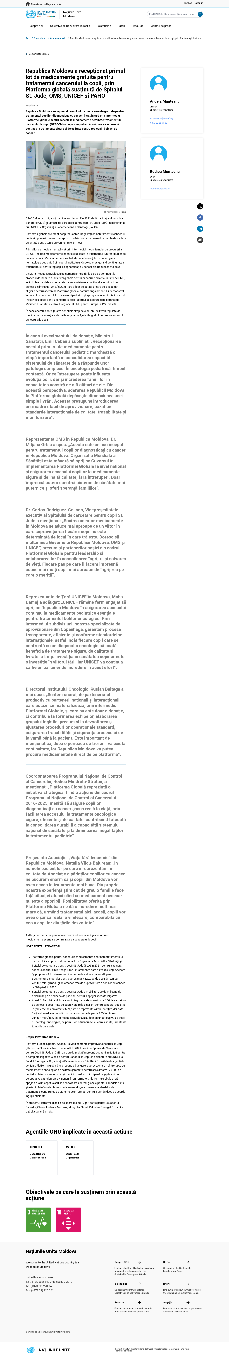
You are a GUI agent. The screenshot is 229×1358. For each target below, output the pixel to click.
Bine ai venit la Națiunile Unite (46, 4)
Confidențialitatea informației (166, 1349)
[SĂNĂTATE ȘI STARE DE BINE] (39, 1220)
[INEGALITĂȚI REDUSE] (69, 1220)
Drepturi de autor (130, 1349)
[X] (200, 206)
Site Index (185, 1349)
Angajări (168, 1302)
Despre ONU (121, 1262)
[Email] (200, 240)
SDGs (166, 1262)
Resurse (119, 1302)
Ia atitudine (120, 1283)
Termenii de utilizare (125, 1351)
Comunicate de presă (61, 38)
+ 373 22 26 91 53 (158, 123)
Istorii (166, 1283)
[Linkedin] (200, 229)
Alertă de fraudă (146, 1349)
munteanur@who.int (160, 188)
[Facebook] (200, 217)
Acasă (29, 38)
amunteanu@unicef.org (161, 118)
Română (198, 3)
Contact (118, 1349)
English (188, 3)
